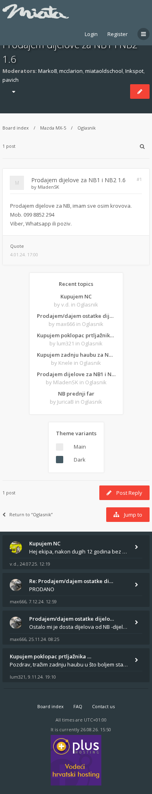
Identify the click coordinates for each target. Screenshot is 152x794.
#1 (139, 179)
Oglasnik (86, 128)
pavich (10, 79)
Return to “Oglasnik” (31, 514)
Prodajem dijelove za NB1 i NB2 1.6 (78, 180)
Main (80, 446)
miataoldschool (104, 71)
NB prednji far (76, 393)
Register (117, 34)
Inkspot (134, 71)
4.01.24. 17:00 (24, 254)
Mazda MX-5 (53, 128)
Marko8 (47, 71)
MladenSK (48, 187)
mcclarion (71, 71)
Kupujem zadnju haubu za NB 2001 (76, 354)
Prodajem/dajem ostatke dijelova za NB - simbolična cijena (76, 315)
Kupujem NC (76, 296)
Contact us (103, 706)
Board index (15, 128)
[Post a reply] (140, 91)
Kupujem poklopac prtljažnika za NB (76, 335)
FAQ (77, 706)
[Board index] (35, 11)
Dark (80, 459)
